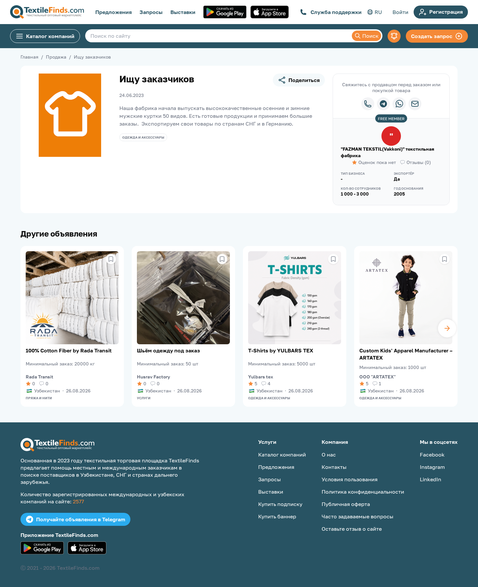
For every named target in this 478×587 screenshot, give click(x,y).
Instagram (432, 467)
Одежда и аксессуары (143, 137)
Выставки (182, 12)
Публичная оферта (346, 504)
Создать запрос (431, 36)
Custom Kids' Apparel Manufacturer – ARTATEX (405, 354)
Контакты (334, 467)
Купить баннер (277, 516)
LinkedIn (430, 479)
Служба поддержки (336, 12)
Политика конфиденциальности (363, 491)
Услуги (144, 398)
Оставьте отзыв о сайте (352, 529)
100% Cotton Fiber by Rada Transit (69, 350)
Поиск (370, 36)
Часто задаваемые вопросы (357, 516)
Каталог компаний (50, 36)
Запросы (151, 12)
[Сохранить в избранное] (111, 259)
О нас (329, 454)
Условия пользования (350, 479)
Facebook (432, 454)
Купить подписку (280, 504)
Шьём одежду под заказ (168, 350)
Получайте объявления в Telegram (80, 519)
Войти (400, 12)
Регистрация (446, 11)
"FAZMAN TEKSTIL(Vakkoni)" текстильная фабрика (387, 152)
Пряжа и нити (39, 398)
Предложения (113, 12)
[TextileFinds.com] (47, 12)
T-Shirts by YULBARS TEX (280, 350)
